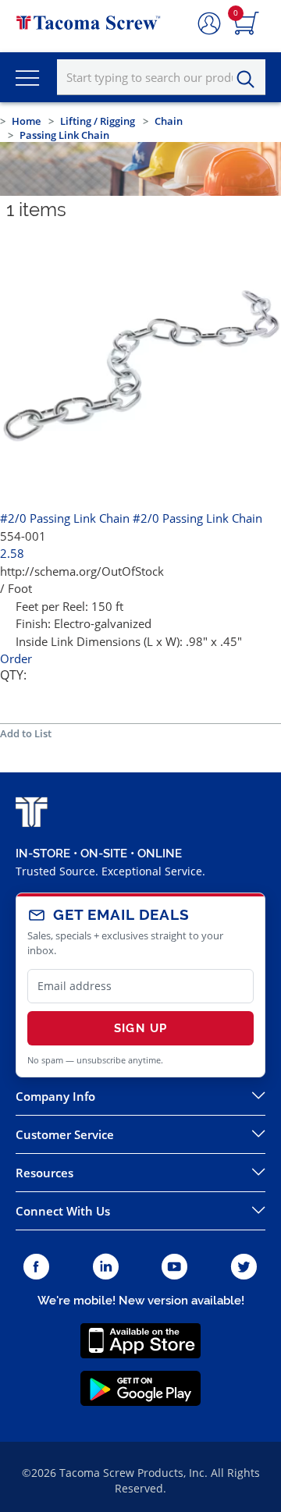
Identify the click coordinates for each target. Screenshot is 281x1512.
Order (16, 658)
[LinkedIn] (106, 1267)
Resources (44, 1172)
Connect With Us (63, 1211)
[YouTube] (174, 1267)
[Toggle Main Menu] (27, 77)
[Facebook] (36, 1267)
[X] (244, 1267)
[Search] (249, 79)
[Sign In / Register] (209, 24)
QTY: (13, 675)
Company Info (55, 1096)
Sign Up (140, 1028)
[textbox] (161, 77)
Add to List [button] (26, 733)
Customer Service (65, 1134)
